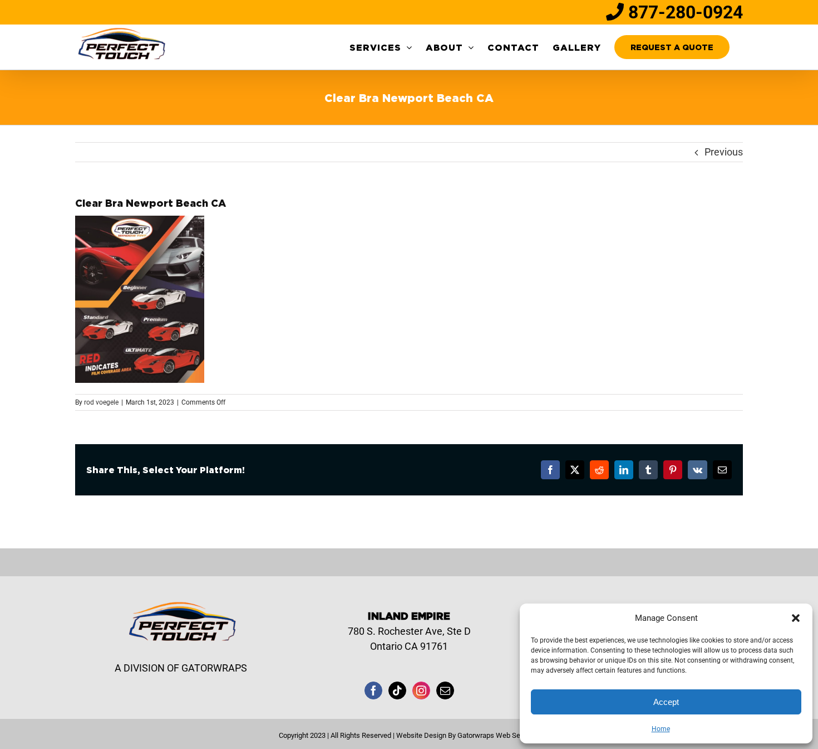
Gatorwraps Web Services (498, 735)
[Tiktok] (397, 690)
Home (661, 729)
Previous (723, 152)
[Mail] (445, 690)
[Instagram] (421, 690)
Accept (666, 702)
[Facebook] (373, 690)
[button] (795, 618)
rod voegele (101, 402)
